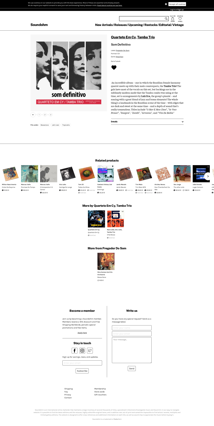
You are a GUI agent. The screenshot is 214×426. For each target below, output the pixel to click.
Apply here (82, 333)
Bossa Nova (101, 277)
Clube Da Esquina (8, 187)
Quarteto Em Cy (123, 37)
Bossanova (45, 125)
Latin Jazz (55, 125)
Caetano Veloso (103, 184)
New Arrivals (104, 25)
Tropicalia (66, 125)
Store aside (99, 391)
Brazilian (119, 57)
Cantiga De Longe (65, 187)
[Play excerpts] (32, 114)
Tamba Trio (146, 37)
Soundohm (39, 25)
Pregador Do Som (122, 50)
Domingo (100, 189)
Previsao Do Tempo (28, 187)
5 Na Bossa (111, 235)
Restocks (150, 25)
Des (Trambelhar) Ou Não (162, 188)
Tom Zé (81, 184)
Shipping (68, 389)
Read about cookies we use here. (109, 5)
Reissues (120, 25)
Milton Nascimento (9, 184)
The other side (179, 187)
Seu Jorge (177, 184)
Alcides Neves (160, 184)
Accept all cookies (177, 4)
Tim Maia (138, 184)
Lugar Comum (198, 187)
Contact (68, 397)
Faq (66, 391)
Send (131, 368)
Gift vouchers (100, 394)
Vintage (178, 25)
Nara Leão (110, 230)
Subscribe (82, 371)
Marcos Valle (26, 184)
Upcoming (135, 25)
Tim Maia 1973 (140, 187)
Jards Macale (121, 184)
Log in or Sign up (177, 10)
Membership (100, 389)
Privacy (67, 394)
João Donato (197, 184)
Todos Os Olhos (83, 187)
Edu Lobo (62, 184)
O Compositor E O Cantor (46, 188)
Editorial (165, 25)
